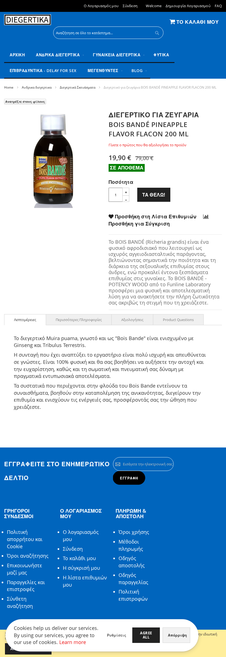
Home (9, 87)
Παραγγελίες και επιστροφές (26, 586)
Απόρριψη (177, 635)
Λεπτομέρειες (25, 319)
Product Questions (178, 319)
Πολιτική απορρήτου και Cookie (24, 539)
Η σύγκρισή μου (81, 568)
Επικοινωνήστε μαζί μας (24, 569)
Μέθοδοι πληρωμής (131, 545)
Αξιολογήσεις (132, 319)
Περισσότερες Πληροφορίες (79, 319)
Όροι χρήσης (134, 532)
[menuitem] (58, 55)
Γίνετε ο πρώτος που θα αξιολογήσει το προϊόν (147, 144)
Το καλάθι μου (79, 558)
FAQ (218, 5)
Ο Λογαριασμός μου (101, 5)
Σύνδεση (130, 5)
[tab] (25, 319)
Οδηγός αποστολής (132, 562)
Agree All (146, 635)
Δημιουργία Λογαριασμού (188, 5)
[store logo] (27, 19)
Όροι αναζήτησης (28, 555)
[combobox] (108, 33)
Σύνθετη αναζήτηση (20, 602)
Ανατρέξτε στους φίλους (25, 101)
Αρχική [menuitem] (17, 54)
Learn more (72, 642)
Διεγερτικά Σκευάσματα (77, 87)
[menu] (113, 63)
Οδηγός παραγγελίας (133, 579)
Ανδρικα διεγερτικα (37, 87)
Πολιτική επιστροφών (133, 595)
